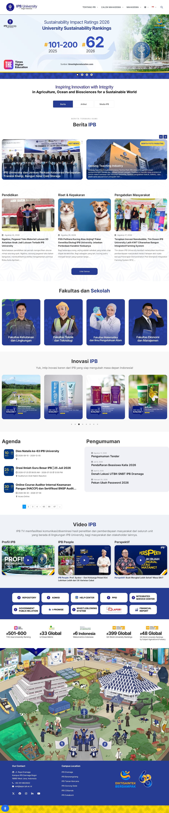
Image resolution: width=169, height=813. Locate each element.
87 (55, 507)
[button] (71, 424)
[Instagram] (26, 793)
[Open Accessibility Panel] (5, 808)
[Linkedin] (32, 793)
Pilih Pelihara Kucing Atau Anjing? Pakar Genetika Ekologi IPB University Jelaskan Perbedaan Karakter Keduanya (80, 242)
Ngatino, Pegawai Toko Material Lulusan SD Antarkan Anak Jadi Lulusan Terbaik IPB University (25, 242)
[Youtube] (39, 793)
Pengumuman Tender (105, 456)
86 (49, 507)
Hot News (74, 143)
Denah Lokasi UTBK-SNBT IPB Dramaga (117, 473)
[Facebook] (20, 793)
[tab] (63, 104)
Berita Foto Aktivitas (152, 143)
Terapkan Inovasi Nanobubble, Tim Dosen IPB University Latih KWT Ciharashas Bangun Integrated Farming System (139, 242)
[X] (13, 793)
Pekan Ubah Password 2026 (110, 482)
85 (44, 507)
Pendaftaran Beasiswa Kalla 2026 (113, 465)
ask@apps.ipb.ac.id (23, 786)
